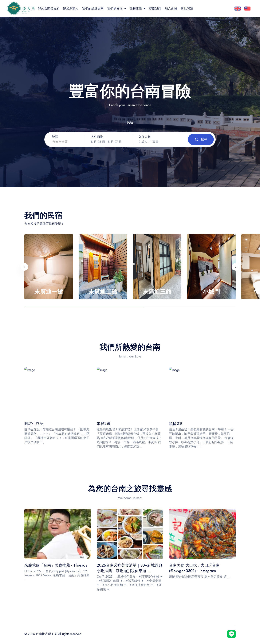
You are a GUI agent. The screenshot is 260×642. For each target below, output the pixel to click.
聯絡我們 (155, 8)
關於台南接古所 (48, 8)
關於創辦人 (70, 8)
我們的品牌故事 (93, 8)
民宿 (130, 122)
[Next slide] (235, 267)
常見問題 (187, 8)
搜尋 (204, 139)
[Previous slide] (24, 267)
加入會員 (171, 8)
